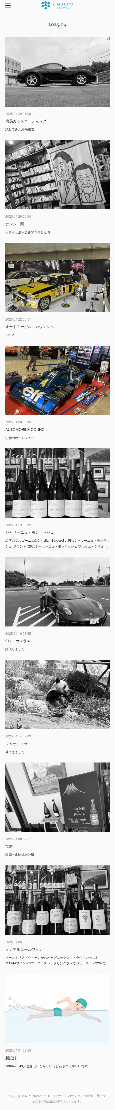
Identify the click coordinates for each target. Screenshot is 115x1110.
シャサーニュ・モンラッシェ (29, 532)
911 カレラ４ (17, 640)
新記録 (11, 1057)
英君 (9, 846)
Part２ (9, 334)
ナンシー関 (14, 223)
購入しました (15, 648)
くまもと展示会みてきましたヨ (27, 232)
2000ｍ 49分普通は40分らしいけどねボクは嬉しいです (46, 1066)
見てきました (15, 751)
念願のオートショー (19, 437)
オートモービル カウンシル (29, 326)
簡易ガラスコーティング (26, 120)
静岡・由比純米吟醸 (19, 854)
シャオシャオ (16, 743)
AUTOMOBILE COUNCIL (26, 429)
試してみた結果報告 (19, 129)
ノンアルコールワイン (24, 949)
